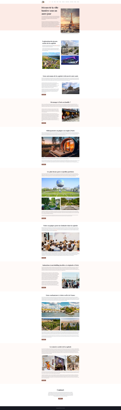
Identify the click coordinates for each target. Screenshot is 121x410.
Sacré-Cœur (56, 45)
